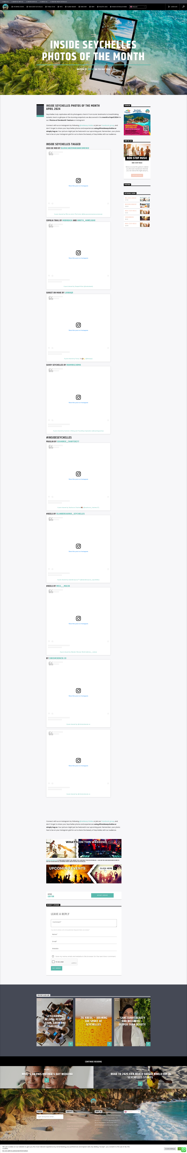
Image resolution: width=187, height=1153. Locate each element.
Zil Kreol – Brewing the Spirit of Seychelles (94, 1021)
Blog (93, 36)
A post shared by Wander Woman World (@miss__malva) (78, 652)
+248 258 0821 (71, 1119)
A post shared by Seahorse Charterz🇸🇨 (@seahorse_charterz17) (78, 507)
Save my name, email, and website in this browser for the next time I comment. (86, 956)
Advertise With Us (18, 2)
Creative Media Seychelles (59, 2)
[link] (69, 292)
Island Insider (71, 7)
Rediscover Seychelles (36, 7)
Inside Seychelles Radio (119, 7)
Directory (84, 7)
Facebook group (107, 125)
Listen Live (174, 7)
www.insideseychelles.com (76, 1116)
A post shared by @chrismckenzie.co (78, 724)
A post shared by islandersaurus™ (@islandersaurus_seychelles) (78, 579)
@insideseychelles (86, 125)
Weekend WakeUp (130, 204)
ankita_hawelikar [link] (86, 220)
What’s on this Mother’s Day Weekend (47, 1074)
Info (61, 7)
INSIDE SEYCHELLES (51, 860)
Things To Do (51, 7)
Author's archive (102, 895)
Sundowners (129, 217)
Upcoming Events (19, 7)
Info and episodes (137, 175)
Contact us (44, 2)
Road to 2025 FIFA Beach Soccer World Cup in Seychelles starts (141, 1076)
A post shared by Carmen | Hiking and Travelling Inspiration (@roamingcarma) (78, 431)
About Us (6, 2)
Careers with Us (32, 2)
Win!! (93, 7)
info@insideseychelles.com (76, 1123)
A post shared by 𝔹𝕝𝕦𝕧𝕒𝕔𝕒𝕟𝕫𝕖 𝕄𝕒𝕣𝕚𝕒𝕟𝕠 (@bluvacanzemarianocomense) (78, 214)
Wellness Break (130, 198)
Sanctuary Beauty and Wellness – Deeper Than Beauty (132, 1021)
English (134, 7)
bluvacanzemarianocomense (75, 148)
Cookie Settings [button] (170, 1149)
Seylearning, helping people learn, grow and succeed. (55, 1021)
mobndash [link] (67, 220)
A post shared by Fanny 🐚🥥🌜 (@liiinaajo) (78, 358)
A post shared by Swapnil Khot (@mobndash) (78, 286)
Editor (91, 69)
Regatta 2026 (103, 7)
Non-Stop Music (131, 211)
